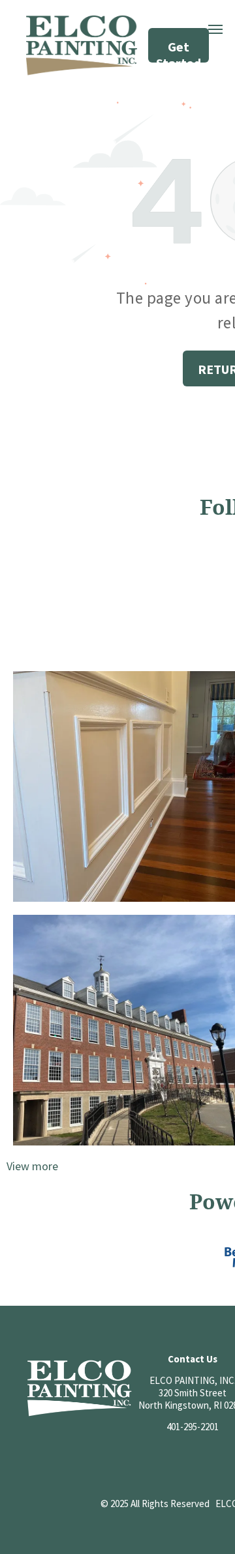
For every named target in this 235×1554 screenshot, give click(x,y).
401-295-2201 (192, 1426)
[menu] (215, 29)
